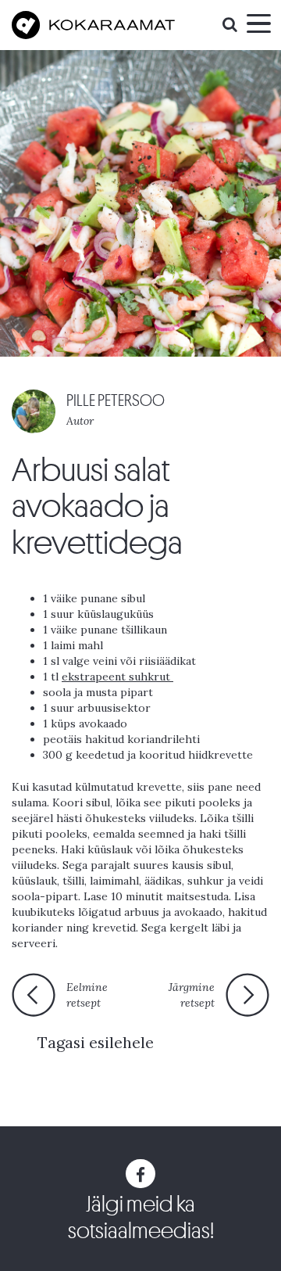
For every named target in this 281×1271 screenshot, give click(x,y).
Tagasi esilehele (95, 1042)
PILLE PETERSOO (115, 401)
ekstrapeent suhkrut (117, 677)
